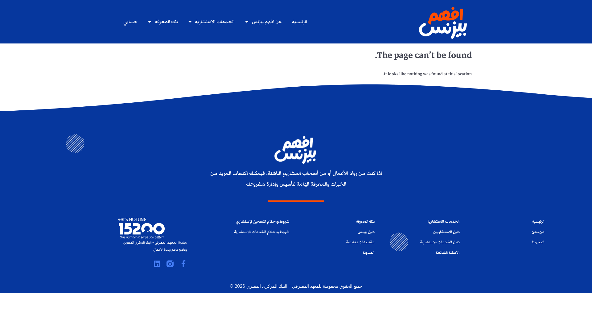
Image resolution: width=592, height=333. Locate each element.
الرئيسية (299, 21)
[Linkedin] (156, 263)
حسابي (130, 21)
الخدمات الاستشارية (215, 21)
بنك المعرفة (166, 21)
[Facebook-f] (183, 263)
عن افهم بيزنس (267, 21)
